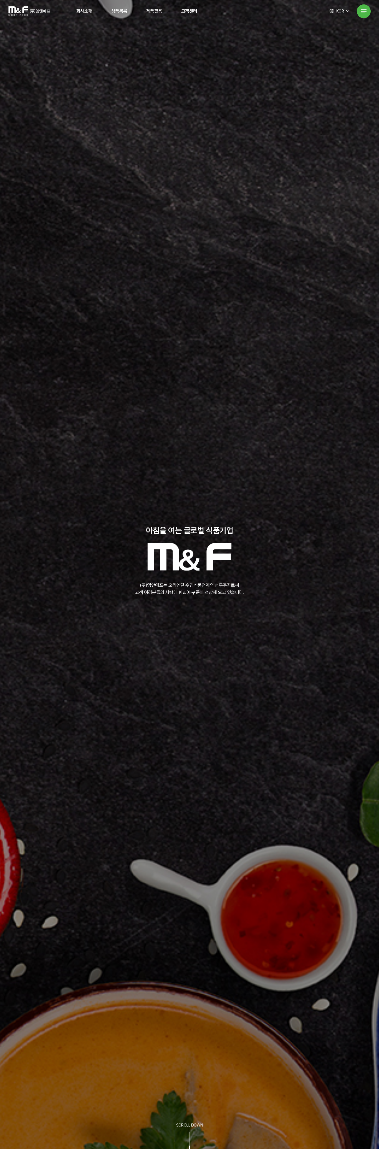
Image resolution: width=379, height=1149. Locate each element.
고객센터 (189, 11)
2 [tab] (189, 621)
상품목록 (119, 11)
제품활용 (154, 11)
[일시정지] (200, 620)
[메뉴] (364, 11)
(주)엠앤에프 (29, 11)
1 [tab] (181, 621)
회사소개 (84, 11)
